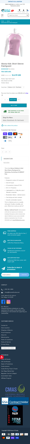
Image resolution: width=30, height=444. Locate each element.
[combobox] (18, 15)
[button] (4, 69)
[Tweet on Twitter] (6, 152)
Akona (8, 21)
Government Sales (6, 376)
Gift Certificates (5, 361)
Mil (16, 120)
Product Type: (4, 79)
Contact (4, 285)
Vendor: (3, 83)
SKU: (2, 81)
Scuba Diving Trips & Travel (9, 368)
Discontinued (10, 120)
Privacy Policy (5, 344)
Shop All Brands (5, 359)
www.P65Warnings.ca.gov (18, 220)
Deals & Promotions (7, 364)
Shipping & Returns (7, 330)
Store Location (5, 328)
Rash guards (20, 120)
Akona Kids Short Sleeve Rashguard (9, 22)
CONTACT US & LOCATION (15, 1)
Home (2, 21)
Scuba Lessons (5, 366)
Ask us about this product (11, 125)
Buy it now (14, 105)
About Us (3, 335)
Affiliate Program (6, 378)
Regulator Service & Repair (9, 373)
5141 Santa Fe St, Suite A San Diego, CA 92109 (8, 296)
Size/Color (4, 87)
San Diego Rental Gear (7, 371)
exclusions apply (15, 5)
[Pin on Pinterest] (9, 152)
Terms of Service (6, 342)
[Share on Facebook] (2, 152)
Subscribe (24, 274)
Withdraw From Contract (8, 348)
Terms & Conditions (7, 339)
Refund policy (5, 337)
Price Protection (6, 332)
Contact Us (4, 325)
